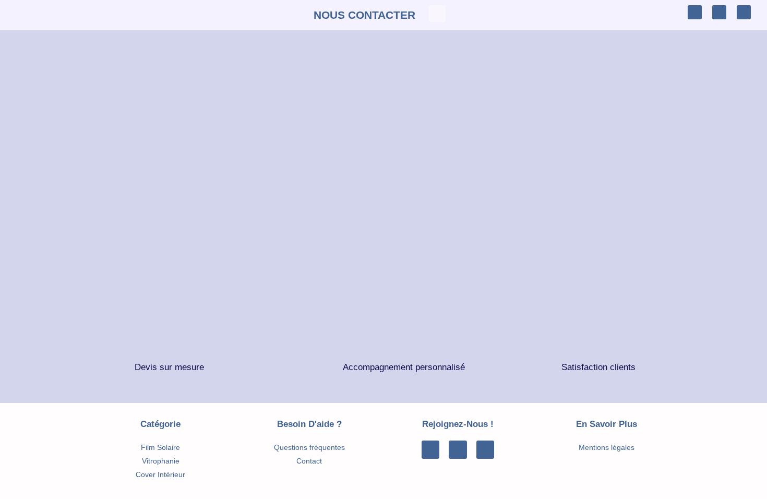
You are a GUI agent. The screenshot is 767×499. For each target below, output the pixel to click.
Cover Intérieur (160, 474)
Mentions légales (606, 447)
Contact (309, 461)
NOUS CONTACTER (364, 15)
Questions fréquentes (309, 447)
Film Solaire (160, 447)
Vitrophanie (160, 461)
